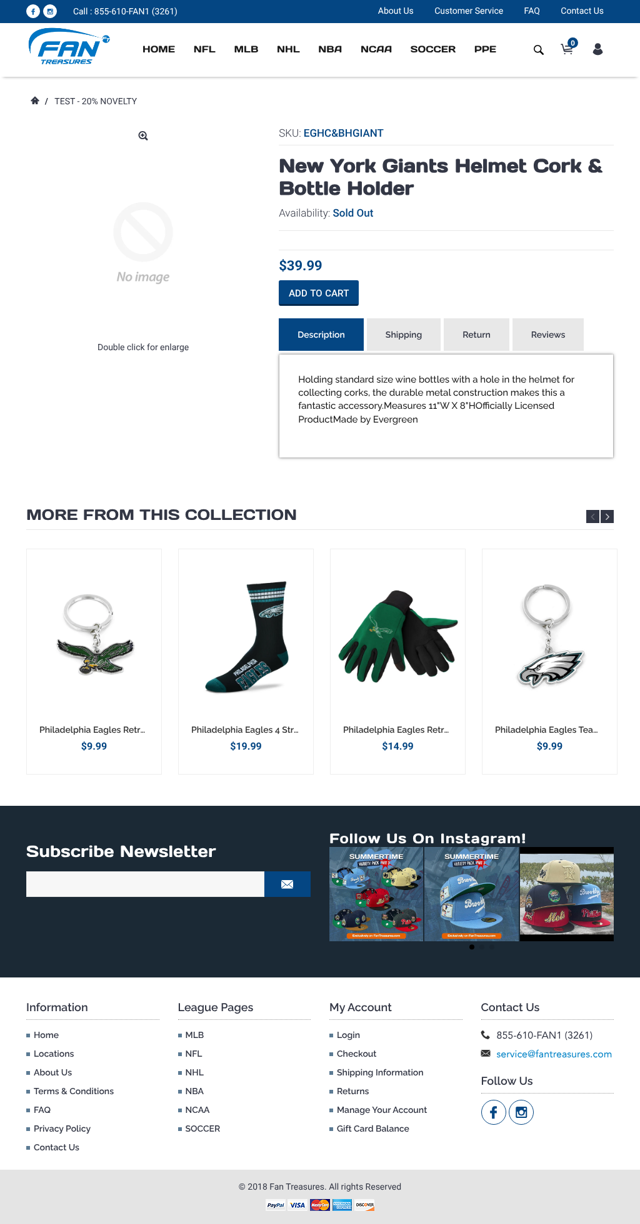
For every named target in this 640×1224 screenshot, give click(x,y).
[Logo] (69, 45)
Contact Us (582, 11)
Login (348, 1035)
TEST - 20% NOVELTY (95, 102)
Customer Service (468, 11)
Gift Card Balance (373, 1129)
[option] (94, 661)
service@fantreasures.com (554, 1054)
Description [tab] (321, 335)
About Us (396, 11)
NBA (330, 50)
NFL (205, 50)
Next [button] (607, 516)
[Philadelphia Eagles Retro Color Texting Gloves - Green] (398, 637)
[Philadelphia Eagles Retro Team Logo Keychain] (94, 637)
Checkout (356, 1054)
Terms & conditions (74, 1092)
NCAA (376, 50)
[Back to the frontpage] (34, 102)
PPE (485, 50)
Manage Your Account (382, 1110)
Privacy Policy (62, 1129)
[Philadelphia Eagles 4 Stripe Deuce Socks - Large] (246, 637)
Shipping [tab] (404, 335)
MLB (246, 50)
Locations (54, 1054)
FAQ (532, 11)
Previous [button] (592, 516)
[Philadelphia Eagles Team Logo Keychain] (550, 637)
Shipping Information (380, 1073)
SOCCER (433, 50)
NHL (288, 50)
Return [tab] (476, 335)
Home (158, 50)
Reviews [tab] (548, 335)
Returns (353, 1092)
